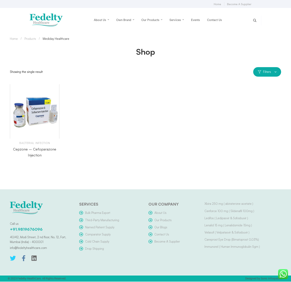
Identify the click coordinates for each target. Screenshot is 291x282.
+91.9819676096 (26, 229)
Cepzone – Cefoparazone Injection (34, 152)
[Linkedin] (34, 258)
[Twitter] (13, 258)
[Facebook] (23, 258)
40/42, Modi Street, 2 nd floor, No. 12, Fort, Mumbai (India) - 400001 (38, 239)
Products (30, 39)
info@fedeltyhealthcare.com (28, 248)
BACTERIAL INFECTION (34, 143)
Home (14, 39)
